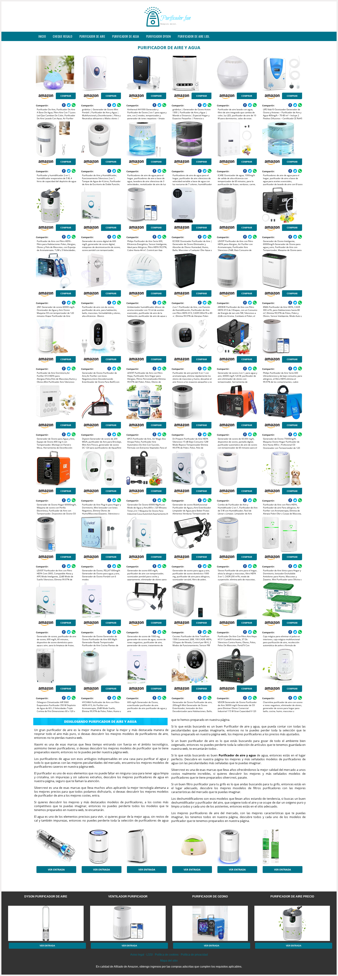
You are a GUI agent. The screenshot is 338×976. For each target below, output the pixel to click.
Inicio (42, 36)
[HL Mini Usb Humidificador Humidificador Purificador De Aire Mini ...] (191, 846)
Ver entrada (56, 869)
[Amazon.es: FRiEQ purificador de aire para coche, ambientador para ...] (56, 846)
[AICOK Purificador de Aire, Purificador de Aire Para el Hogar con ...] (237, 846)
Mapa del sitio (169, 960)
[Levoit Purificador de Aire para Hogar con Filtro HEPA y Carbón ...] (101, 846)
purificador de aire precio (292, 896)
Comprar (65, 95)
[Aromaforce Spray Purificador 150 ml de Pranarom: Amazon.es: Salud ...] (282, 846)
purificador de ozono (210, 896)
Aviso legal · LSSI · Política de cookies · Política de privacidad (169, 954)
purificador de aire (92, 36)
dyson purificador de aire (45, 896)
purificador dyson (158, 36)
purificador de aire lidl (193, 36)
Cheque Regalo (62, 36)
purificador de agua (125, 36)
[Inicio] (169, 29)
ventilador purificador (128, 896)
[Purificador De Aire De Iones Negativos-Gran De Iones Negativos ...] (146, 846)
